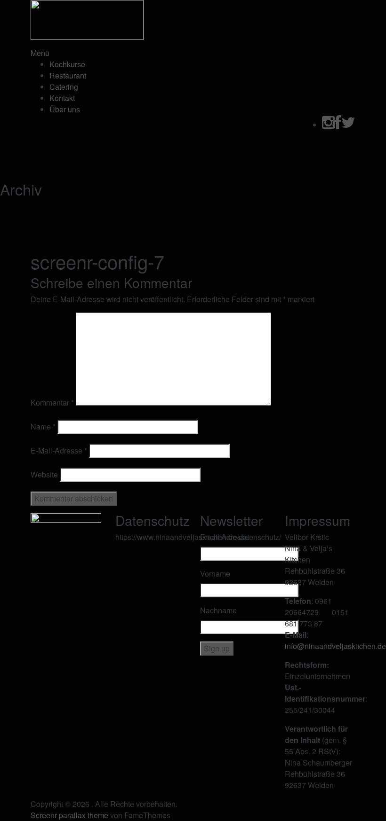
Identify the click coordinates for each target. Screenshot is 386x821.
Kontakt (62, 98)
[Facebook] (338, 124)
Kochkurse (67, 64)
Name (43, 426)
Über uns (64, 109)
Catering (63, 86)
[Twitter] (348, 124)
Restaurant (67, 75)
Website (44, 474)
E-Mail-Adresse (59, 450)
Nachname (218, 610)
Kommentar (52, 402)
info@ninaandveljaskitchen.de (335, 646)
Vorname (215, 573)
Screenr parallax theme (69, 815)
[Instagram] (328, 124)
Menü (40, 52)
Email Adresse (224, 537)
